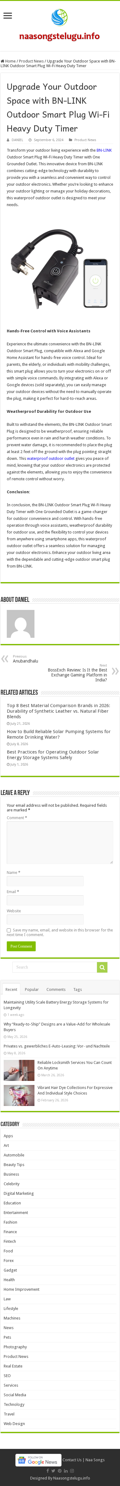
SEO (7, 1375)
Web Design (14, 1423)
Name (13, 872)
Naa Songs (95, 1460)
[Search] (102, 967)
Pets (7, 1337)
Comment (17, 817)
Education (12, 1203)
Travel (9, 1414)
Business (11, 1174)
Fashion (10, 1222)
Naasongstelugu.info (71, 1478)
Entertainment (16, 1212)
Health (9, 1279)
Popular (32, 989)
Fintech (10, 1241)
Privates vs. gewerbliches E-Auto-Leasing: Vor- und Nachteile (57, 1046)
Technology (14, 1404)
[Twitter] (53, 1471)
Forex (9, 1260)
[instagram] (72, 1471)
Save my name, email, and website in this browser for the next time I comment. (60, 932)
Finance (10, 1231)
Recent (11, 989)
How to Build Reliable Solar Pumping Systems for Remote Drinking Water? (59, 734)
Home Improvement (21, 1289)
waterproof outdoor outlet (50, 458)
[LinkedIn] (65, 1471)
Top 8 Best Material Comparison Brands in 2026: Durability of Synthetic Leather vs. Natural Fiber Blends (58, 711)
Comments (56, 989)
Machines (12, 1318)
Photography (15, 1347)
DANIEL (17, 140)
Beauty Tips (14, 1164)
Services (11, 1385)
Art (6, 1145)
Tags (77, 989)
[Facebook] (48, 1471)
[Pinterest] (59, 1471)
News (9, 1327)
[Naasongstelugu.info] (60, 24)
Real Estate (13, 1366)
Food (8, 1251)
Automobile (14, 1155)
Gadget (10, 1270)
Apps (8, 1136)
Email (13, 891)
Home (10, 61)
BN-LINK (104, 150)
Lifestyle (11, 1308)
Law (7, 1299)
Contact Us (72, 1460)
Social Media (15, 1395)
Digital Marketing (19, 1193)
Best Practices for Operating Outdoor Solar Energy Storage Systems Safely (53, 754)
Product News (31, 61)
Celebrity (11, 1183)
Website (14, 911)
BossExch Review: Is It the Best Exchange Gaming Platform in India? (77, 672)
